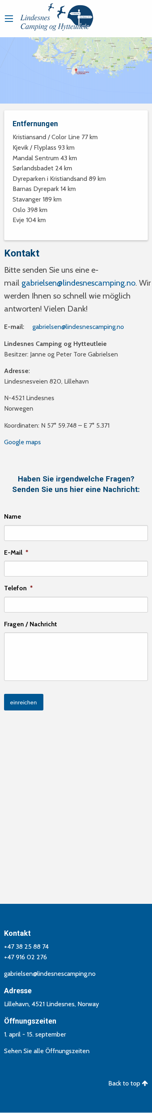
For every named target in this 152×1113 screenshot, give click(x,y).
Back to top (125, 1083)
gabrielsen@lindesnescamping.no (78, 283)
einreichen (23, 702)
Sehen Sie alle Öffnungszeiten (47, 1051)
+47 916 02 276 (25, 957)
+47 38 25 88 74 (26, 946)
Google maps (22, 442)
